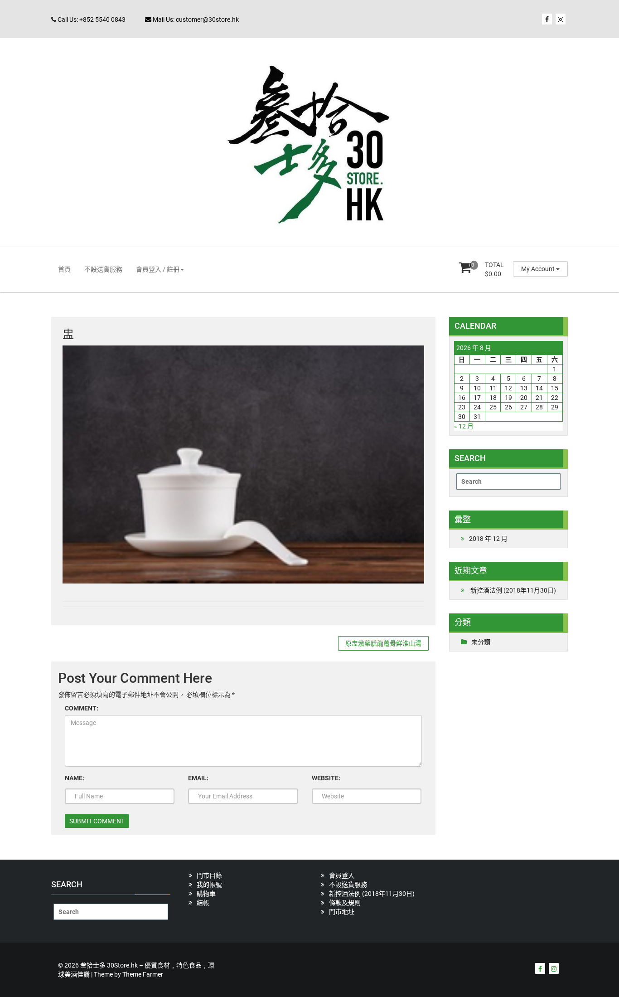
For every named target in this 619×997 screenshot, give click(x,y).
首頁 (64, 269)
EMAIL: (198, 778)
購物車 (206, 893)
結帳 (203, 902)
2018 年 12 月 (488, 538)
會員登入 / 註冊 (157, 269)
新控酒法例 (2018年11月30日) (513, 590)
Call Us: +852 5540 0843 (91, 19)
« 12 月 (464, 426)
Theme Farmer (142, 974)
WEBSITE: (326, 778)
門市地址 (341, 911)
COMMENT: (81, 708)
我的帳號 (209, 884)
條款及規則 (345, 902)
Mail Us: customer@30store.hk (195, 19)
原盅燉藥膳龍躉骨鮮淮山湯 (383, 643)
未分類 (480, 642)
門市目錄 (209, 875)
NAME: (74, 778)
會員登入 (341, 875)
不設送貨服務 (103, 269)
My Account (538, 268)
